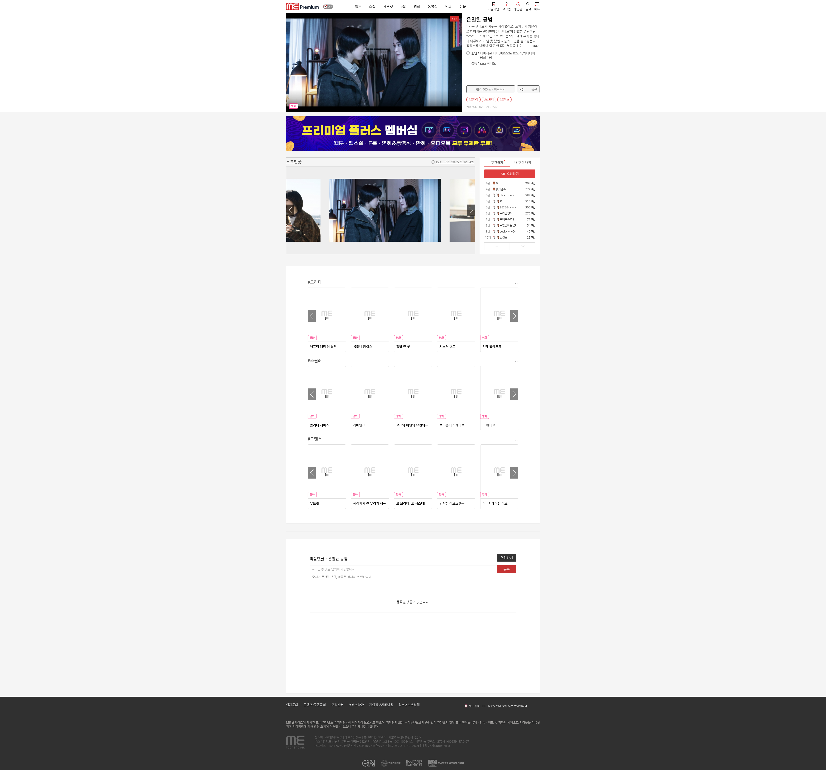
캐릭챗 (388, 7)
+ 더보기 (534, 45)
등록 (507, 569)
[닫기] (533, 122)
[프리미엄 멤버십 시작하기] (413, 133)
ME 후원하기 (510, 174)
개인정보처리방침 (381, 705)
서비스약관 (356, 705)
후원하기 (506, 557)
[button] (290, 210)
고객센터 (337, 705)
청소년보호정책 (409, 705)
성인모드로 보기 (328, 6)
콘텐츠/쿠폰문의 (315, 705)
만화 (448, 7)
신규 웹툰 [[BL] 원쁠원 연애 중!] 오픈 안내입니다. (498, 704)
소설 (372, 7)
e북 (403, 7)
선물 (462, 7)
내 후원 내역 (522, 162)
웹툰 (358, 7)
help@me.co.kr (440, 745)
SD (454, 19)
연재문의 (292, 705)
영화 (417, 7)
